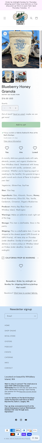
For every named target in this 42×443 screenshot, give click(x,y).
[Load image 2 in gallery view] (21, 77)
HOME (7, 325)
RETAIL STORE (10, 336)
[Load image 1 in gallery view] (8, 77)
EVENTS (8, 352)
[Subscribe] (34, 316)
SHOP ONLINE (10, 330)
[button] (4, 18)
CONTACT (9, 368)
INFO (7, 362)
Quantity (4, 103)
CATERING (9, 357)
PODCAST (8, 347)
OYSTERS (8, 341)
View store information (12, 141)
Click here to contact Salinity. (26, 293)
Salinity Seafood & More (17, 439)
